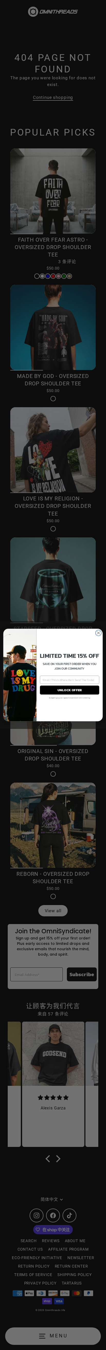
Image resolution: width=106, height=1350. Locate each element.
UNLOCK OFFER (69, 690)
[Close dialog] (98, 633)
